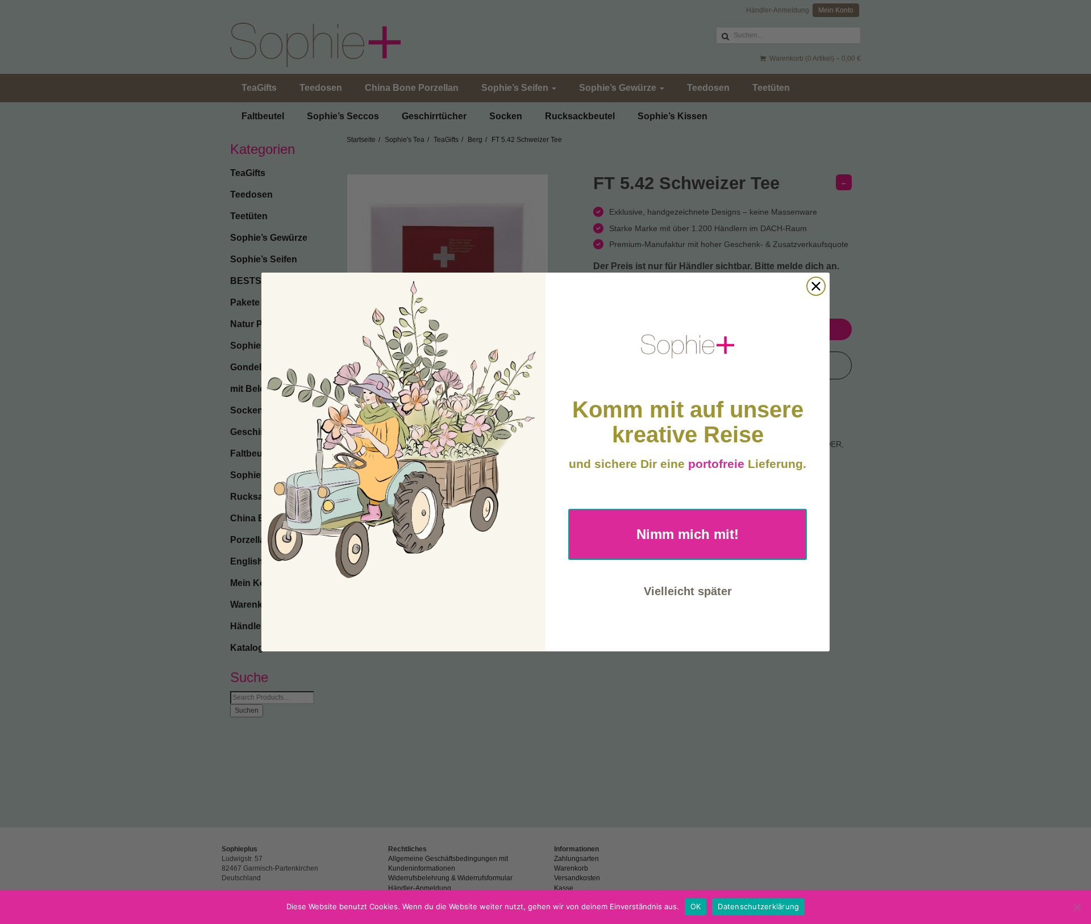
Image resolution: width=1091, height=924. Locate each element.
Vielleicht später (688, 591)
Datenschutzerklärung (758, 906)
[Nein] (1076, 907)
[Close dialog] (816, 286)
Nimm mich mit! (687, 534)
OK (695, 906)
